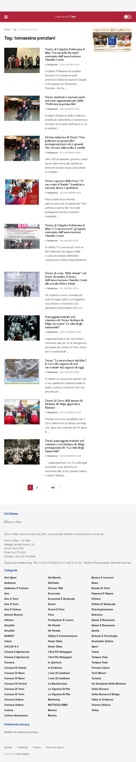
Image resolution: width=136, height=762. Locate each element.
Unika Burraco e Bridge (106, 694)
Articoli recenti (13, 614)
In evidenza (55, 667)
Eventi (52, 604)
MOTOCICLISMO (58, 704)
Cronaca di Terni (14, 689)
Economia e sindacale (61, 598)
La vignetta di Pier (59, 689)
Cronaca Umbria (14, 699)
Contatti (8, 747)
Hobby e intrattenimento (63, 636)
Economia (54, 593)
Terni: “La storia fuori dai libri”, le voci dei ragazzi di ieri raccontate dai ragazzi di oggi (66, 364)
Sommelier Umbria (102, 641)
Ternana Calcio (101, 667)
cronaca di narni (14, 673)
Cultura (8, 710)
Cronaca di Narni (14, 678)
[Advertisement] (68, 5)
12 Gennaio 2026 (71, 152)
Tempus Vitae (100, 657)
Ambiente (10, 583)
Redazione (52, 64)
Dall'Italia (53, 583)
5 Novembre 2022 (72, 455)
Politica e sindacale (103, 604)
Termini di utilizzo (55, 747)
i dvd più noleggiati (60, 651)
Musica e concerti (103, 577)
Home (7, 29)
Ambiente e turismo (16, 588)
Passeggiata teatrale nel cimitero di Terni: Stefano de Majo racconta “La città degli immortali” (64, 322)
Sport (95, 646)
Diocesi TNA (55, 588)
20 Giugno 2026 (70, 64)
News (95, 583)
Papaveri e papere (102, 593)
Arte (6, 593)
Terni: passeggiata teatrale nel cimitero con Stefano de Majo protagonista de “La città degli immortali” (64, 446)
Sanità (95, 630)
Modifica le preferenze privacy (21, 732)
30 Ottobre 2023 (71, 331)
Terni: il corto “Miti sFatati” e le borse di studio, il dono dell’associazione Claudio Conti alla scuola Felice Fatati (66, 278)
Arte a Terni (11, 598)
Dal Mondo (54, 577)
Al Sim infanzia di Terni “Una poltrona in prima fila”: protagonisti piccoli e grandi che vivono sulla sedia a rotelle (65, 142)
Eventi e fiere (56, 609)
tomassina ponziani (28, 29)
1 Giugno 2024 (70, 288)
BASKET (9, 636)
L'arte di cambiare (59, 673)
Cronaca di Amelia (15, 667)
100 (53, 487)
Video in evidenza (102, 699)
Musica (52, 710)
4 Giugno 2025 (70, 240)
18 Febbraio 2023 (71, 412)
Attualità (9, 625)
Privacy (37, 747)
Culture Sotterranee (16, 715)
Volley (95, 710)
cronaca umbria (14, 704)
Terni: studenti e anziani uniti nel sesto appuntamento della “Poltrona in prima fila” (65, 101)
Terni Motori (99, 673)
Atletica (8, 620)
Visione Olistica (101, 704)
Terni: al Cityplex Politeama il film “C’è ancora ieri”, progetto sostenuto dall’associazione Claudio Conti (65, 230)
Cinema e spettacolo (16, 651)
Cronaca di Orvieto (15, 683)
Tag (14, 29)
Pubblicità (23, 747)
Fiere (51, 614)
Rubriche (97, 614)
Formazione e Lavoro (61, 620)
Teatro (95, 651)
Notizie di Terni (101, 588)
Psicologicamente (102, 609)
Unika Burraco (100, 689)
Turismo (96, 678)
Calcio (8, 641)
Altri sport (10, 577)
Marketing (54, 699)
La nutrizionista (57, 683)
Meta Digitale (22, 753)
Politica (96, 598)
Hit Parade (54, 625)
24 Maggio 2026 (70, 108)
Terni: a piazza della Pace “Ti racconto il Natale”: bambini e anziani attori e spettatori (65, 184)
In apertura (54, 662)
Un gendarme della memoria (109, 683)
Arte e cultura (12, 609)
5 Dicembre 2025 (71, 192)
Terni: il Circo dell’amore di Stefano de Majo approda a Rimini (64, 404)
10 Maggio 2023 (70, 371)
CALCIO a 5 (11, 646)
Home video (55, 641)
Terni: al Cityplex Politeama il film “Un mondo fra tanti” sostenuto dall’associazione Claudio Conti (64, 54)
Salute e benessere (103, 620)
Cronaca (9, 662)
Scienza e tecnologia (104, 636)
